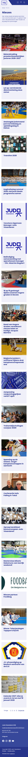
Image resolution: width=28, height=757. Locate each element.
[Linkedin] (10, 741)
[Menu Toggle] (18, 2)
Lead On (12, 754)
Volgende (21, 710)
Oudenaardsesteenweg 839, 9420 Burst (13, 728)
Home (3, 7)
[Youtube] (13, 741)
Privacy (4, 751)
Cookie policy (11, 751)
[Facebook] (3, 741)
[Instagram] (6, 741)
